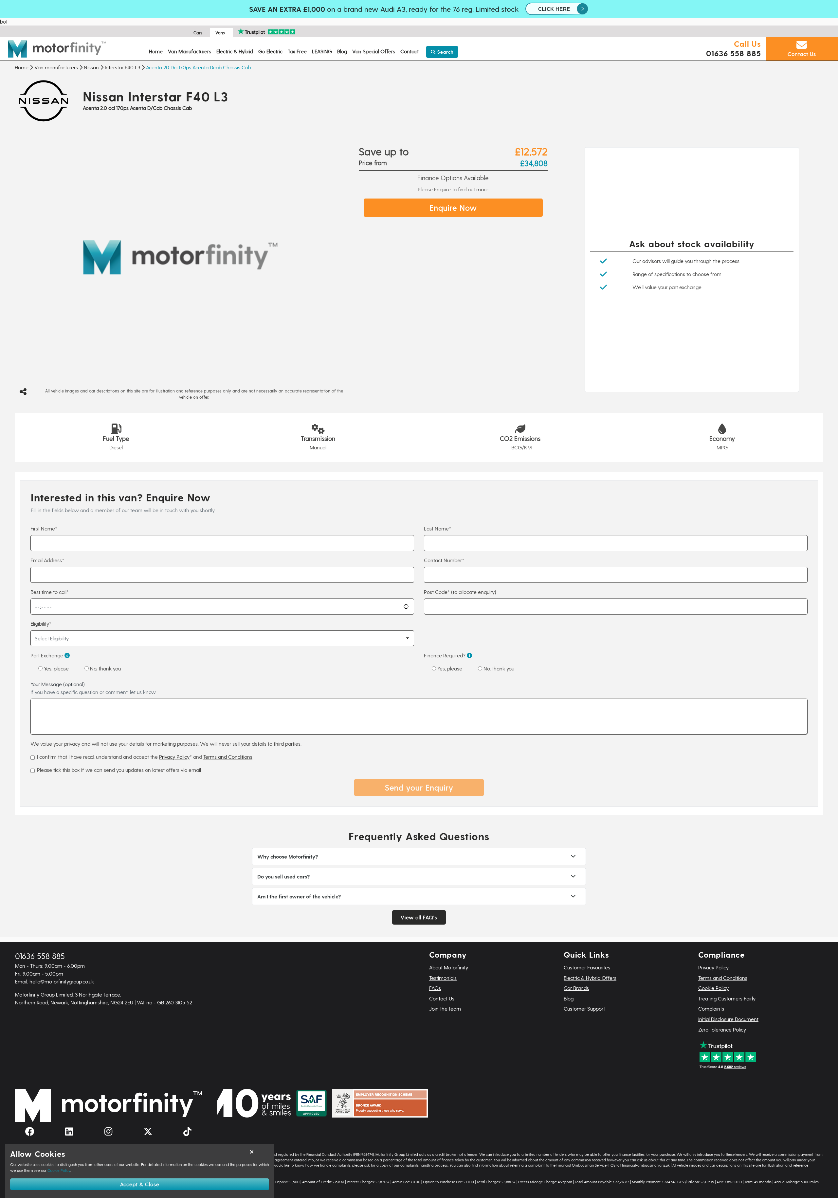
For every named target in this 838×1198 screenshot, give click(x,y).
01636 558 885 (733, 53)
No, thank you (105, 668)
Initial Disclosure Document (728, 1019)
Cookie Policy (713, 988)
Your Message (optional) (93, 688)
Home (156, 51)
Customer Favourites (587, 967)
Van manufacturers (56, 67)
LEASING (322, 51)
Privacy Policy (174, 757)
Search (444, 52)
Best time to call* (49, 592)
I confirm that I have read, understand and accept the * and (144, 757)
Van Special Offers (373, 51)
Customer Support (584, 1008)
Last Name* (437, 528)
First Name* (43, 528)
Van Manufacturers (189, 51)
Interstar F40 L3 (122, 67)
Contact (409, 51)
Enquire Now (453, 207)
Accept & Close (139, 1184)
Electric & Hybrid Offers (590, 978)
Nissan (91, 67)
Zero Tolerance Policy (722, 1029)
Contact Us (441, 998)
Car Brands (576, 988)
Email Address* (47, 560)
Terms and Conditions (227, 757)
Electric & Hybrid (234, 51)
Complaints (711, 1008)
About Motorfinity (448, 967)
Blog (342, 51)
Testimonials (443, 978)
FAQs (435, 988)
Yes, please (56, 668)
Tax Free (297, 51)
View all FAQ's (419, 917)
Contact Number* (444, 560)
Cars (197, 32)
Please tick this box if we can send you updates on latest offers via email (119, 770)
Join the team (445, 1008)
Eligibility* (40, 623)
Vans (220, 32)
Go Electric (270, 51)
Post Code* (460, 592)
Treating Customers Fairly (727, 998)
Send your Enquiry (419, 787)
